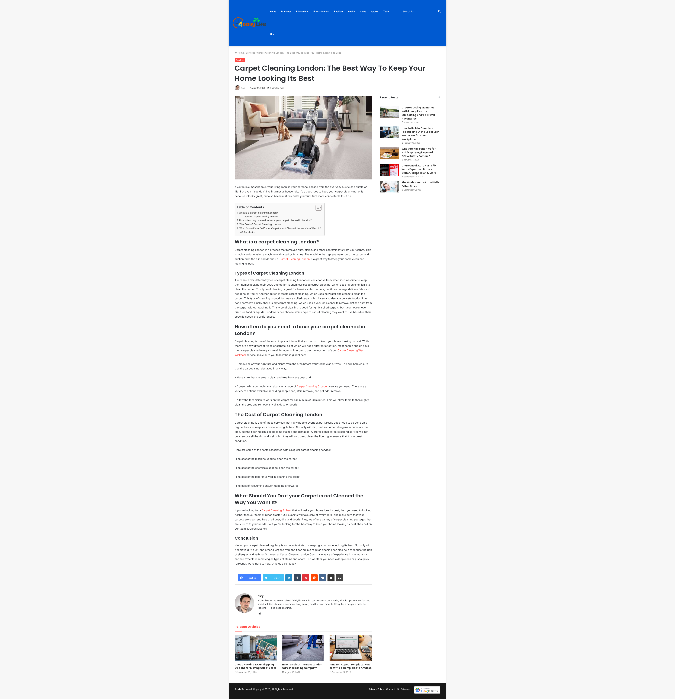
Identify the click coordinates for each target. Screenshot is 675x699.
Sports (374, 11)
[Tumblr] (297, 577)
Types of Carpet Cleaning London (260, 216)
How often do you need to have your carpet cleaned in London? (275, 220)
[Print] (339, 577)
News (363, 11)
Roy (261, 595)
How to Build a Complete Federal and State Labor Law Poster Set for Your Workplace (420, 133)
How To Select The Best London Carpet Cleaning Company (302, 666)
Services (250, 52)
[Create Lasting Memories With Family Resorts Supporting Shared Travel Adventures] (389, 112)
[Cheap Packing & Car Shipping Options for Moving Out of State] (256, 648)
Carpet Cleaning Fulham (276, 510)
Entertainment (321, 11)
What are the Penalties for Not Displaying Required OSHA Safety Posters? (419, 152)
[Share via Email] (331, 577)
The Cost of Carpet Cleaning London (260, 224)
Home (273, 11)
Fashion (338, 11)
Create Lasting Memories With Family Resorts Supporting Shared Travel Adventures (418, 113)
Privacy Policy (376, 689)
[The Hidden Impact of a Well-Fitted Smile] (389, 186)
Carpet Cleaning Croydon (312, 386)
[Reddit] (314, 577)
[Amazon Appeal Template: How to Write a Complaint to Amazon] (351, 648)
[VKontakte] (322, 577)
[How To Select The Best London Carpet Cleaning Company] (303, 648)
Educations (302, 11)
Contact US (392, 689)
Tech (386, 11)
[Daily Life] (249, 23)
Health (351, 11)
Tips (272, 34)
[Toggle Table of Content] (317, 208)
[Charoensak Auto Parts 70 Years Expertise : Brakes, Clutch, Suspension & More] (389, 170)
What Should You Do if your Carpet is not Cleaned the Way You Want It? (280, 228)
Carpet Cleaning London (294, 259)
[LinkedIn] (288, 577)
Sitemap (405, 689)
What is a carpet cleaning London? (258, 212)
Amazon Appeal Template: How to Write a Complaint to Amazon (351, 666)
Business (286, 11)
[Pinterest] (305, 577)
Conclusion (249, 232)
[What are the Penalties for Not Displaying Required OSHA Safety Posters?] (389, 153)
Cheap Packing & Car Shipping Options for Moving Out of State (255, 666)
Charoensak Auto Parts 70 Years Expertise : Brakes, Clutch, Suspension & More (419, 169)
